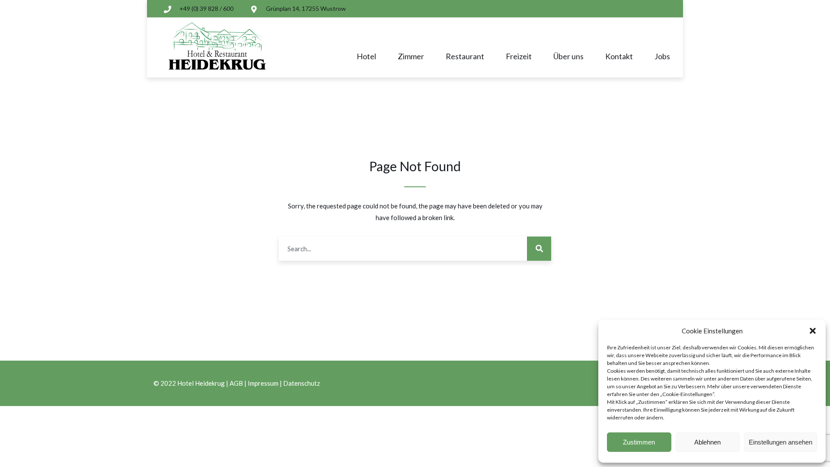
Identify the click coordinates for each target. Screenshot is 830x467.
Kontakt (619, 56)
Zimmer (411, 56)
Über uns (568, 56)
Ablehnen (707, 442)
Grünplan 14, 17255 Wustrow (306, 8)
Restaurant (465, 56)
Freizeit (519, 56)
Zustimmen (639, 442)
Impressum (263, 383)
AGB (236, 383)
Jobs (662, 56)
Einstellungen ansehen (780, 442)
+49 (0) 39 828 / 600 (206, 8)
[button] (812, 330)
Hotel (366, 56)
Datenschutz (301, 383)
